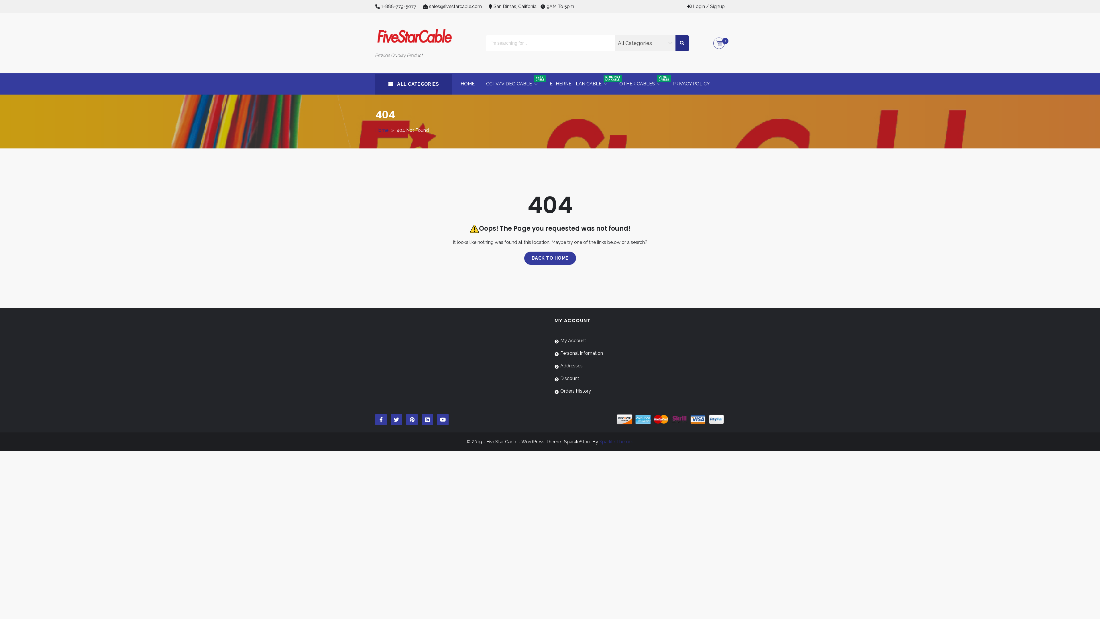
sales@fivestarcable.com (455, 6)
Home (468, 84)
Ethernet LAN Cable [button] (582, 81)
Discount (569, 378)
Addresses (571, 366)
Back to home (550, 258)
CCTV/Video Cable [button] (515, 81)
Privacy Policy (691, 84)
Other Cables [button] (643, 81)
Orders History (575, 391)
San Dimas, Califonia (515, 6)
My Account (573, 340)
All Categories (417, 84)
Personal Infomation (581, 353)
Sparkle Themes (616, 441)
